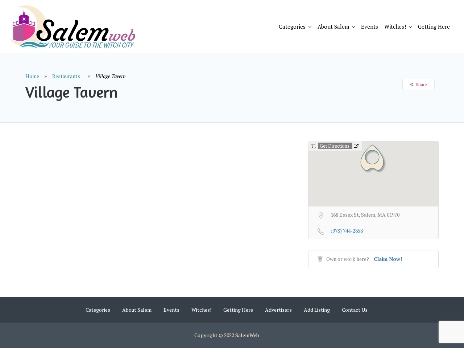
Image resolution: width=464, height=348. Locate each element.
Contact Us (355, 309)
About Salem (333, 26)
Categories (292, 26)
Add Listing (317, 309)
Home (32, 76)
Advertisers (278, 309)
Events (369, 26)
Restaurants (66, 76)
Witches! (395, 26)
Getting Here (434, 26)
